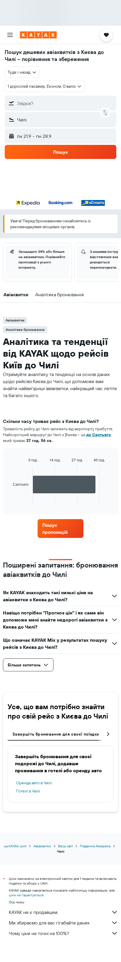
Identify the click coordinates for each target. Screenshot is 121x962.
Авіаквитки (42, 846)
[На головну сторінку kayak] (38, 34)
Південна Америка (95, 846)
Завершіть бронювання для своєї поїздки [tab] (55, 734)
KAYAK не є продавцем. (33, 912)
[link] (61, 528)
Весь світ (65, 846)
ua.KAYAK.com (15, 846)
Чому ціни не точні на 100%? (39, 933)
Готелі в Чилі (28, 791)
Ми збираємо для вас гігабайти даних (49, 923)
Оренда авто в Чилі (34, 782)
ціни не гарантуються (26, 895)
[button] (10, 34)
